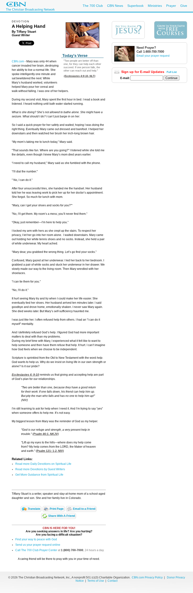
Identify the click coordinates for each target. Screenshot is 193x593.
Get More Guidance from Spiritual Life (39, 474)
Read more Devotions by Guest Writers (40, 469)
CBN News (115, 6)
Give (183, 6)
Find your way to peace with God (36, 539)
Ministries (155, 6)
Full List (172, 72)
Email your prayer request (153, 55)
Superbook (135, 6)
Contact (112, 580)
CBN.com (18, 61)
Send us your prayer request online (37, 544)
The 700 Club (93, 6)
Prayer (171, 6)
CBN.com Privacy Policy (147, 577)
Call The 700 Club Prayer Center (36, 550)
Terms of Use (96, 580)
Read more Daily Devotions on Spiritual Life (43, 464)
